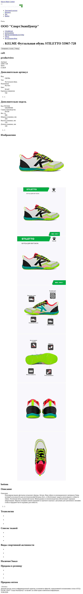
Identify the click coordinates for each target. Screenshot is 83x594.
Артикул (4, 62)
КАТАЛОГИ (9, 33)
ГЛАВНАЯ (9, 31)
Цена (2, 65)
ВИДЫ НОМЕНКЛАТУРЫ (14, 35)
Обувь (7, 37)
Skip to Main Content (8, 2)
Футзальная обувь (11, 38)
